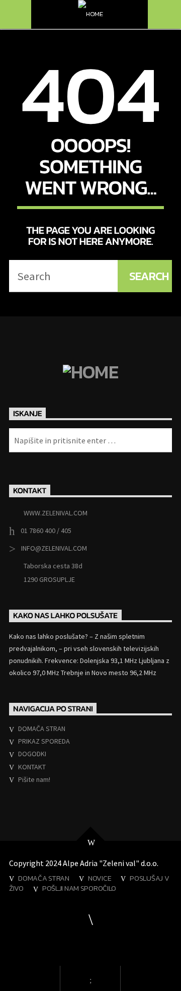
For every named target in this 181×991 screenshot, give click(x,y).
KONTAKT (32, 766)
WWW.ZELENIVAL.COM (55, 512)
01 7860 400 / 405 (46, 530)
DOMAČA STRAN (41, 728)
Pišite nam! (34, 779)
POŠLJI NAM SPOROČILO (79, 888)
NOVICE (99, 878)
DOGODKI (32, 753)
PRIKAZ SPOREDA (44, 741)
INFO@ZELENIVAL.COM (54, 548)
